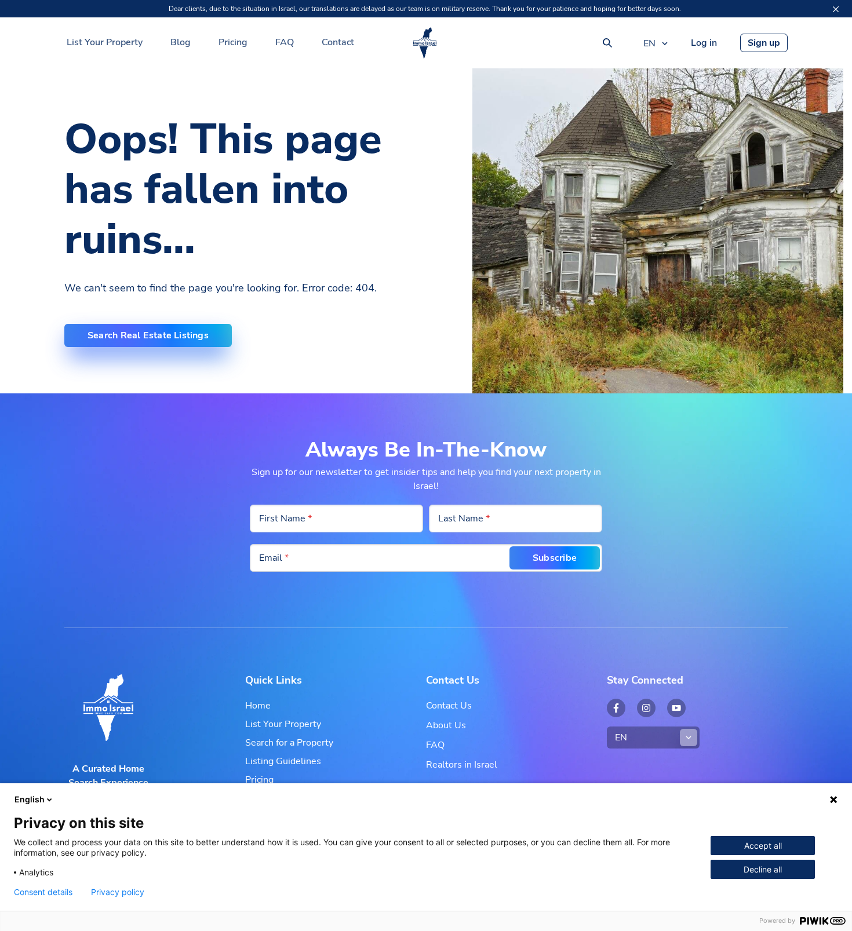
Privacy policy (117, 892)
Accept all (763, 845)
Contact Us (449, 705)
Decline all (763, 869)
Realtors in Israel (461, 764)
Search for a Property (289, 742)
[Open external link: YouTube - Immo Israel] (676, 708)
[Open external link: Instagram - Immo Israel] (646, 708)
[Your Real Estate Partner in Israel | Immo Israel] (424, 43)
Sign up (764, 42)
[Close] (836, 9)
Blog (180, 42)
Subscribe (555, 558)
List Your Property (105, 42)
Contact (338, 42)
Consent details (43, 892)
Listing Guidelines (283, 761)
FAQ (284, 42)
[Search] (607, 42)
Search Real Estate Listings (148, 335)
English (29, 799)
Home (258, 705)
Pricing (233, 42)
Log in (704, 42)
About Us (446, 725)
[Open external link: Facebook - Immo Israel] (616, 708)
